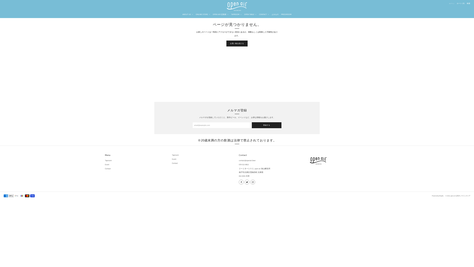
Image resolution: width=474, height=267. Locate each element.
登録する (266, 125)
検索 (468, 3)
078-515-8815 (244, 164)
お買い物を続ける (237, 43)
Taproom (108, 160)
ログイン (451, 3)
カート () (461, 3)
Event (107, 164)
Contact (108, 168)
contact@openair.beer (247, 160)
